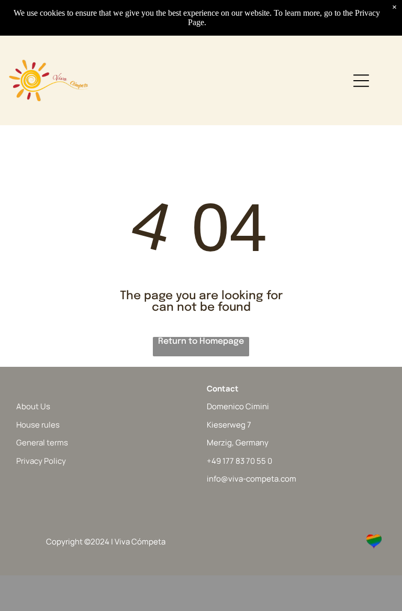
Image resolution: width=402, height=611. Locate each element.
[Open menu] (361, 81)
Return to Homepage (201, 341)
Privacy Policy (41, 460)
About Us (33, 406)
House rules (38, 424)
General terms (42, 442)
